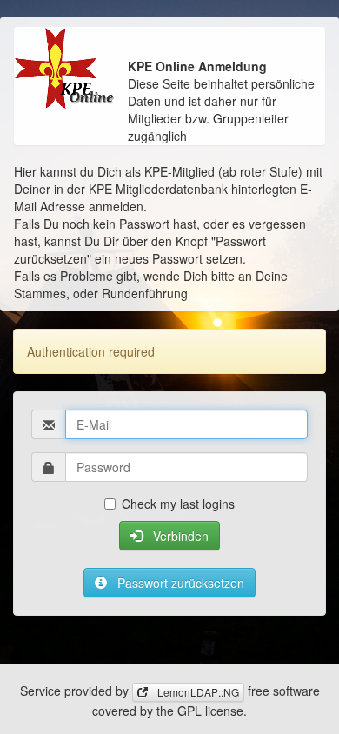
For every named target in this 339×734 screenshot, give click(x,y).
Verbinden (179, 535)
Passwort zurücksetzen (179, 582)
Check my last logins (178, 503)
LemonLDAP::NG (197, 691)
